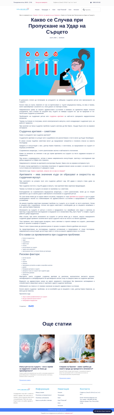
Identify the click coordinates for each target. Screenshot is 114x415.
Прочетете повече (25, 380)
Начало (37, 9)
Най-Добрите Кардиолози (29, 300)
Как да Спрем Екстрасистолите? (31, 298)
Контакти (76, 9)
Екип (54, 9)
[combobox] (91, 10)
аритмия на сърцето (76, 196)
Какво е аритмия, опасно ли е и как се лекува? (48, 171)
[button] (29, 306)
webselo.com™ (69, 413)
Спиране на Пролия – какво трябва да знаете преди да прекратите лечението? (76, 368)
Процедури (45, 9)
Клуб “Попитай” (62, 9)
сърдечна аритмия (57, 116)
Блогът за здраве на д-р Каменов (49, 15)
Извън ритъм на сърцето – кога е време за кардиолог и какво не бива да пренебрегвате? (36, 369)
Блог (70, 9)
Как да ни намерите (41, 2)
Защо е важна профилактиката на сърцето (34, 296)
